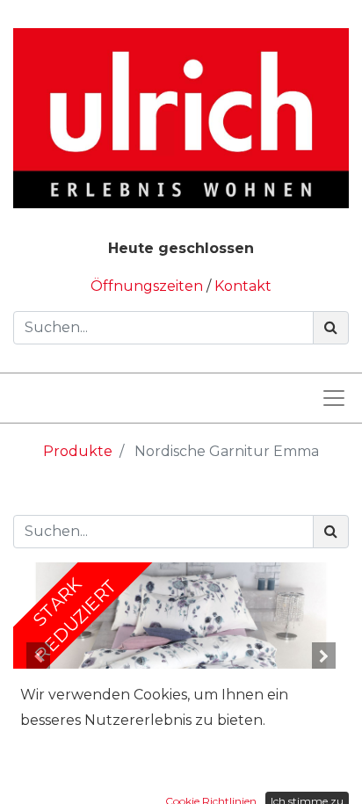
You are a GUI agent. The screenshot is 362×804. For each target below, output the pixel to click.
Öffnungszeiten (148, 286)
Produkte (77, 451)
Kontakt (243, 286)
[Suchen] (331, 327)
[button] (38, 656)
